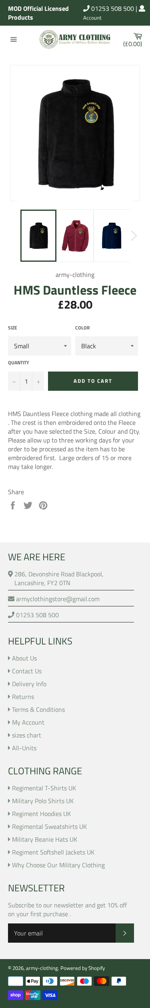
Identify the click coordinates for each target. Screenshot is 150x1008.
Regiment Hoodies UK (41, 813)
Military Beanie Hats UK (44, 839)
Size (12, 328)
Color (82, 328)
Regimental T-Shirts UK (44, 788)
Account (92, 18)
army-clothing (42, 968)
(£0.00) (134, 39)
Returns (23, 696)
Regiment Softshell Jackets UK (53, 852)
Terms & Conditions (38, 709)
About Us (24, 658)
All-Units (24, 748)
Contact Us (27, 671)
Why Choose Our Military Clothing (58, 865)
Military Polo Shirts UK (43, 801)
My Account (28, 722)
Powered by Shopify (82, 968)
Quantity (18, 363)
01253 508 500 (112, 8)
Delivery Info (29, 684)
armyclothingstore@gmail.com (57, 599)
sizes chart (26, 735)
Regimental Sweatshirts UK (49, 826)
